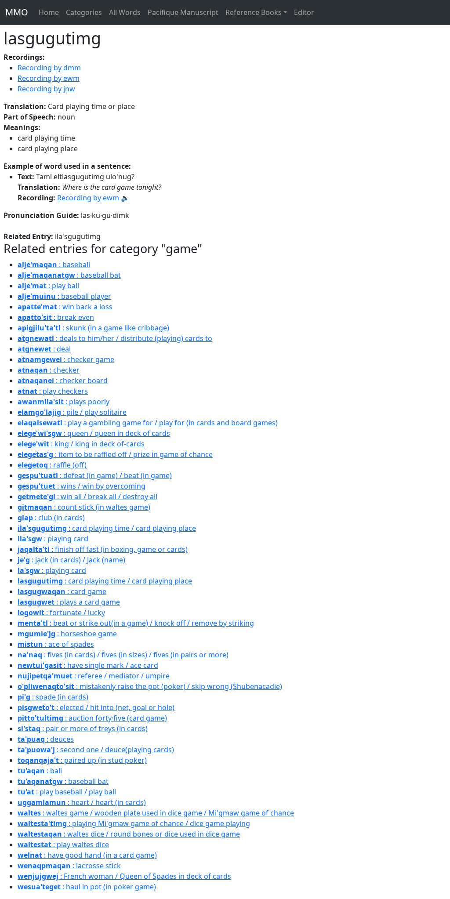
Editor (304, 12)
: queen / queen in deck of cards (94, 433)
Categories (84, 12)
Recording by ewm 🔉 (93, 198)
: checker (49, 370)
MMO (16, 12)
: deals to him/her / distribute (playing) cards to (115, 338)
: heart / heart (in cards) (82, 802)
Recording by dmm (49, 67)
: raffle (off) (52, 465)
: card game (62, 591)
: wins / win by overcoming (81, 486)
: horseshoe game (67, 633)
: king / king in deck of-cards (81, 444)
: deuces (46, 739)
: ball (40, 771)
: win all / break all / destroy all (87, 496)
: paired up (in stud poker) (82, 760)
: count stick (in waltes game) (84, 507)
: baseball (54, 264)
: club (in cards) (51, 517)
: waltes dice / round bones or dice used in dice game (129, 834)
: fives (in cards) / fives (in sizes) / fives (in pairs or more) (123, 655)
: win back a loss (65, 307)
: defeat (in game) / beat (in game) (95, 475)
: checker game (66, 359)
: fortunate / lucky (61, 612)
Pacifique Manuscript (183, 12)
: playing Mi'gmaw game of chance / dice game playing (134, 823)
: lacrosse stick (69, 865)
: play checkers (53, 391)
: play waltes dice (63, 844)
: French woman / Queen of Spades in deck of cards (124, 876)
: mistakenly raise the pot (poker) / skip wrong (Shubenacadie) (150, 686)
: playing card (53, 539)
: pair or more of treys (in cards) (83, 728)
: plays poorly (63, 401)
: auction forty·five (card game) (92, 718)
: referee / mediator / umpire (94, 676)
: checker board (63, 380)
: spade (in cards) (53, 697)
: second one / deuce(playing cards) (96, 749)
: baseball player (64, 296)
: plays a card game (69, 602)
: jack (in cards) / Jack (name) (71, 560)
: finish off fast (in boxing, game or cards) (103, 549)
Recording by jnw (46, 89)
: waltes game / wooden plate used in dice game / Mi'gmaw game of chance (156, 813)
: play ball (48, 285)
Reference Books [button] (253, 12)
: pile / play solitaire (72, 412)
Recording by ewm (49, 78)
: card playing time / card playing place (107, 528)
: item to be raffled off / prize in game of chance (115, 454)
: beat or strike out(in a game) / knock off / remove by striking (136, 623)
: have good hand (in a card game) (87, 855)
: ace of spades (56, 644)
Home (49, 12)
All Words (125, 12)
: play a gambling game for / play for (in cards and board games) (148, 423)
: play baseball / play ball (67, 792)
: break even (56, 317)
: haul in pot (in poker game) (87, 887)
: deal (44, 349)
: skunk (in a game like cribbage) (93, 328)
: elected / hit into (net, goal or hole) (96, 707)
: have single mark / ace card (88, 665)
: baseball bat (69, 275)
